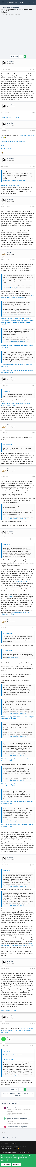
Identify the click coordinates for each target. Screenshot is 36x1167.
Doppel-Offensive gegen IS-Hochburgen (14, 180)
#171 (33, 627)
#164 (33, 166)
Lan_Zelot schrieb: (8, 1059)
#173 (33, 968)
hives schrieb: (6, 1051)
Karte (10, 596)
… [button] (22, 56)
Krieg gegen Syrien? (13, 1108)
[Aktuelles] (29, 2)
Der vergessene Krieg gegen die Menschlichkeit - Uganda (17, 1127)
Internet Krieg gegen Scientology (17, 1118)
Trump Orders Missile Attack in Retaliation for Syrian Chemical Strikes (15, 404)
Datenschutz (23, 1146)
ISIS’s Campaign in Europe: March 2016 (13, 141)
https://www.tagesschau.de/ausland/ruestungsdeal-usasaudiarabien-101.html (17, 785)
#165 (33, 207)
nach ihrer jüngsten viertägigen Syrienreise (17, 296)
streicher (5, 14)
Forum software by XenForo (15, 1152)
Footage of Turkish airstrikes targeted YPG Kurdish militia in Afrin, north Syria (17, 1030)
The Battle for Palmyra (8, 149)
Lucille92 (10, 1038)
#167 (33, 385)
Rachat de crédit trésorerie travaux (12, 1055)
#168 (33, 432)
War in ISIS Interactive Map (10, 185)
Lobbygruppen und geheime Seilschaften (18, 1123)
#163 (33, 130)
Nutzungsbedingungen (12, 1146)
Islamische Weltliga (22, 581)
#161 (33, 69)
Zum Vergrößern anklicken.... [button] (18, 288)
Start (15, 1148)
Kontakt (3, 1146)
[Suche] (33, 2)
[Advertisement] (18, 35)
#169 (33, 476)
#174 (33, 1023)
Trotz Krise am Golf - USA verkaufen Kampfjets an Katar (17, 944)
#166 (33, 260)
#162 (33, 112)
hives (9, 252)
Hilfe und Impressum (6, 1148)
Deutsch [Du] (13, 1144)
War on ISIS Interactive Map (10, 117)
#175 (33, 1045)
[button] (3, 2)
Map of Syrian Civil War (8, 1010)
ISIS (2, 145)
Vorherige (15, 56)
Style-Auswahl (4, 1144)
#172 (33, 865)
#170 (33, 539)
